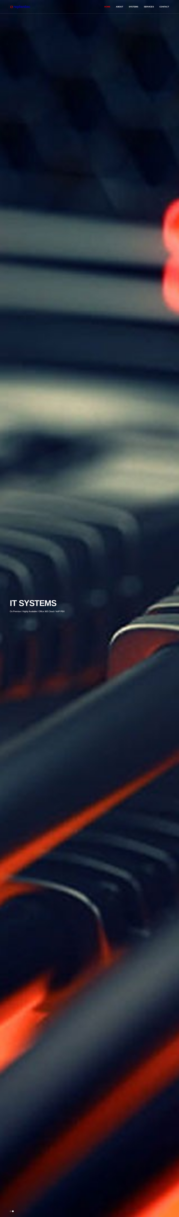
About (119, 7)
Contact (164, 7)
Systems (133, 7)
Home (107, 7)
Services (149, 7)
